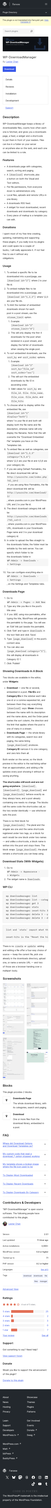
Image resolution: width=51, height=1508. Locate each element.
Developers (8, 1430)
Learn (5, 1420)
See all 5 (44, 1269)
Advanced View (10, 1289)
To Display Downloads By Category (21, 1192)
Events (30, 1425)
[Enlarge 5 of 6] (44, 1032)
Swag (31, 1435)
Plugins (30, 1407)
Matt (6, 1448)
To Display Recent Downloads (18, 1184)
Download (9, 69)
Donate (32, 1430)
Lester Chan (12, 61)
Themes (31, 1402)
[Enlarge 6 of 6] (44, 1055)
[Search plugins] (31, 31)
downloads (38, 1276)
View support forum (12, 1355)
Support (9, 107)
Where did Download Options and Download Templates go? (18, 1144)
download (27, 1276)
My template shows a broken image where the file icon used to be (21, 1165)
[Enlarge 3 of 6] (20, 1041)
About (6, 1397)
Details (9, 79)
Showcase (32, 1397)
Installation (11, 93)
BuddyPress (10, 1458)
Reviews (10, 86)
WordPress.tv (11, 1435)
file (46, 1276)
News (5, 1402)
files (36, 1281)
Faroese (13, 1470)
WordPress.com (12, 1444)
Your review (8, 1335)
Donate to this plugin (13, 1380)
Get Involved (33, 1420)
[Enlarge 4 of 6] (44, 987)
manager (43, 1281)
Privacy (6, 1411)
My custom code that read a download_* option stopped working (21, 1155)
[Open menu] (46, 4)
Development (12, 100)
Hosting (6, 1407)
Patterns (31, 1411)
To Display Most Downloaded (18, 1175)
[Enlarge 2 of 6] (20, 1018)
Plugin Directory (10, 12)
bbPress (8, 1453)
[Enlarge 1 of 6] (20, 987)
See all (45, 1335)
